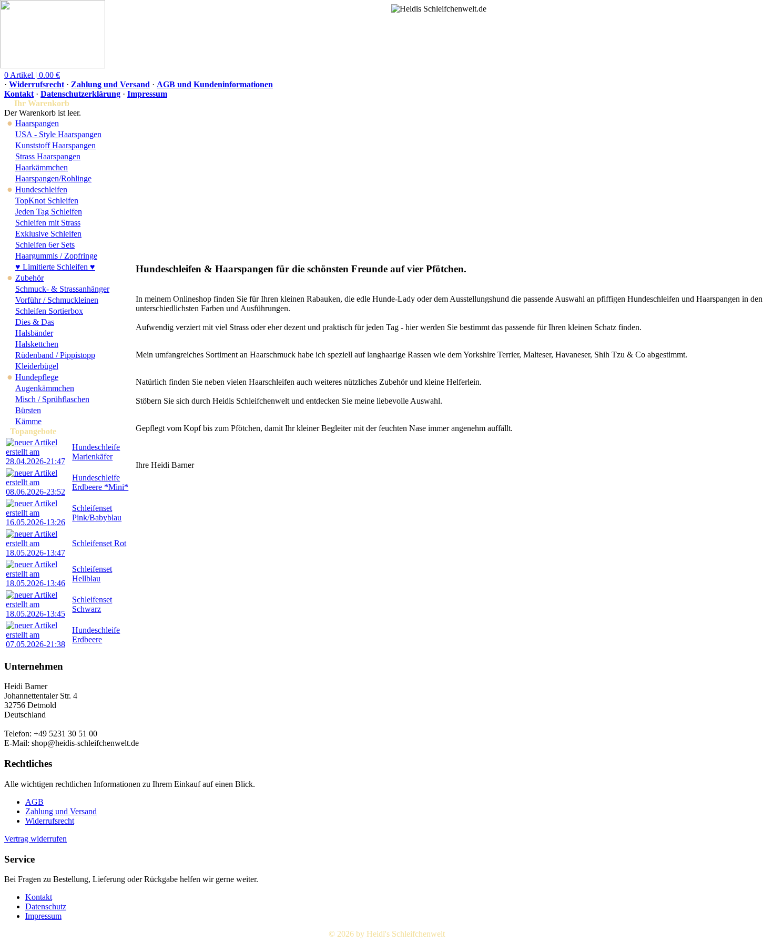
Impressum (147, 93)
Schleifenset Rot (99, 543)
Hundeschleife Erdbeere (96, 635)
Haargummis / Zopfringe (56, 255)
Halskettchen (36, 344)
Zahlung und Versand (110, 84)
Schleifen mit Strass (47, 222)
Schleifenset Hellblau (92, 574)
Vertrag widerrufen (35, 838)
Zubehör (29, 277)
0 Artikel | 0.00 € (32, 74)
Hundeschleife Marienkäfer (96, 452)
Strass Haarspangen (47, 156)
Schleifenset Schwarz (92, 604)
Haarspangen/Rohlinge (53, 178)
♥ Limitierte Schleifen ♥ (55, 266)
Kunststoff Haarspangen (55, 145)
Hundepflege (36, 377)
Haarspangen (37, 123)
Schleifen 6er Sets (45, 244)
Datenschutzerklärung (80, 93)
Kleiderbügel (36, 366)
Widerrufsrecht (36, 84)
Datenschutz (45, 906)
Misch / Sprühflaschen (52, 399)
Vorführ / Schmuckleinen (56, 299)
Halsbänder (34, 333)
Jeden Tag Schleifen (48, 211)
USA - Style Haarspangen (58, 134)
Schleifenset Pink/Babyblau (96, 513)
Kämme (28, 421)
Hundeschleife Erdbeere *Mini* (100, 482)
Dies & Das (34, 321)
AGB (34, 801)
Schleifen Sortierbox (49, 310)
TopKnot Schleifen (46, 200)
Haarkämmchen (41, 167)
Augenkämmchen (44, 388)
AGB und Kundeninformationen (215, 84)
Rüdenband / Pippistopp (55, 355)
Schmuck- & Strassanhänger (62, 288)
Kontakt (19, 93)
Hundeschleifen (41, 189)
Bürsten (28, 410)
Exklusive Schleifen (48, 233)
